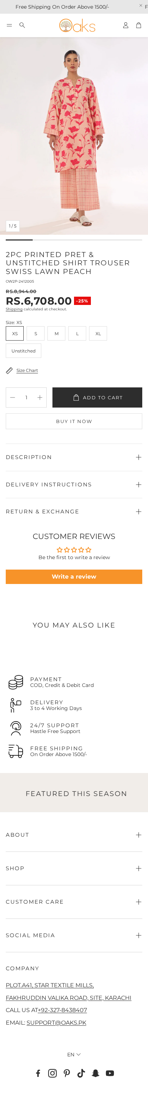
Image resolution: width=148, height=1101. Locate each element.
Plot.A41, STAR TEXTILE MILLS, (50, 985)
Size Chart (27, 370)
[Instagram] (52, 1073)
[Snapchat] (95, 1073)
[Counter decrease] (12, 397)
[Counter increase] (39, 397)
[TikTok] (81, 1073)
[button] (9, 25)
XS (15, 333)
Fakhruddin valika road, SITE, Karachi (68, 997)
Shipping (14, 309)
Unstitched (23, 351)
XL (98, 333)
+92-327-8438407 (62, 1010)
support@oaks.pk (56, 1022)
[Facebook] (38, 1073)
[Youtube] (110, 1073)
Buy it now (74, 421)
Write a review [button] (74, 576)
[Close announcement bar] (140, 5)
